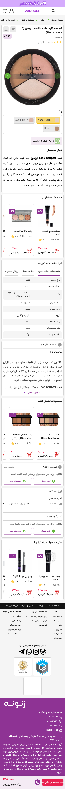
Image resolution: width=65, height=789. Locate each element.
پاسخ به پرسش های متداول (36, 616)
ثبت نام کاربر (16, 620)
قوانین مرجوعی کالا (39, 620)
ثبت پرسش (45, 481)
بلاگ (60, 625)
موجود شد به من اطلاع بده (52, 782)
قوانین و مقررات (27, 605)
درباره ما (41, 605)
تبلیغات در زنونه (12, 605)
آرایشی (43, 20)
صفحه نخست (57, 20)
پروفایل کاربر (16, 616)
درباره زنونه (58, 638)
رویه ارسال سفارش (14, 629)
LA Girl (56, 443)
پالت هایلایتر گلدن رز (23, 231)
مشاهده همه (15, 481)
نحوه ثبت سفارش (15, 625)
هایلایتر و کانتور (27, 20)
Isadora (58, 37)
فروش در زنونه (57, 634)
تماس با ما (58, 620)
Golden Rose (26, 236)
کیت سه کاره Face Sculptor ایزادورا (41, 30)
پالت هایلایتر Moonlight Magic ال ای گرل (50, 438)
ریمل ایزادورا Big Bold (22, 576)
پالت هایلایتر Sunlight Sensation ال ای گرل (22, 436)
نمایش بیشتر (34, 392)
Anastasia (54, 240)
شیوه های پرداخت (14, 634)
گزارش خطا (43, 625)
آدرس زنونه (58, 629)
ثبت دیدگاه (45, 531)
